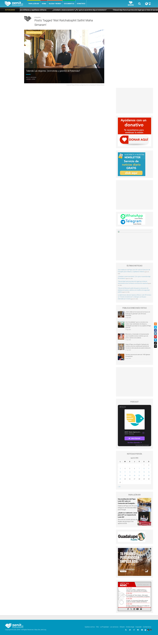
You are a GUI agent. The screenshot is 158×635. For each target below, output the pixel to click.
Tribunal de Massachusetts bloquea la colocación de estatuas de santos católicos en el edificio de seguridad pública (134, 290)
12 (129, 472)
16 (148, 472)
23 (148, 475)
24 (120, 479)
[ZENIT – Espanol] (16, 3)
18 (125, 475)
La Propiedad (104, 627)
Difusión (122, 627)
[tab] (126, 584)
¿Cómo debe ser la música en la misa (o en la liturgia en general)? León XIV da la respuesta (137, 313)
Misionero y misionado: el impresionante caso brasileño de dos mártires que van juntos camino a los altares (137, 335)
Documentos (69, 3)
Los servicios (114, 627)
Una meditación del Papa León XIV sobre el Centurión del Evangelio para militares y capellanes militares (127, 503)
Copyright (138, 627)
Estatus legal (130, 627)
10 (120, 472)
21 (139, 475)
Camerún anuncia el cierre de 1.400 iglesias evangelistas (137, 355)
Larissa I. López (30, 79)
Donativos (81, 3)
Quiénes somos (90, 627)
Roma (44, 3)
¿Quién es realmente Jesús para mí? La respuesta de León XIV (127, 515)
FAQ (97, 627)
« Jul (119, 486)
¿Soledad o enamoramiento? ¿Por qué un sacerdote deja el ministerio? (34, 10)
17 (120, 475)
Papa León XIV (34, 3)
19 (129, 475)
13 (134, 472)
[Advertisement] (134, 100)
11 (125, 472)
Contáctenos (147, 627)
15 (144, 472)
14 (139, 472)
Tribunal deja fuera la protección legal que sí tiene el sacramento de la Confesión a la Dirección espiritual (106, 10)
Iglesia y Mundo (55, 3)
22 (144, 475)
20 (134, 475)
